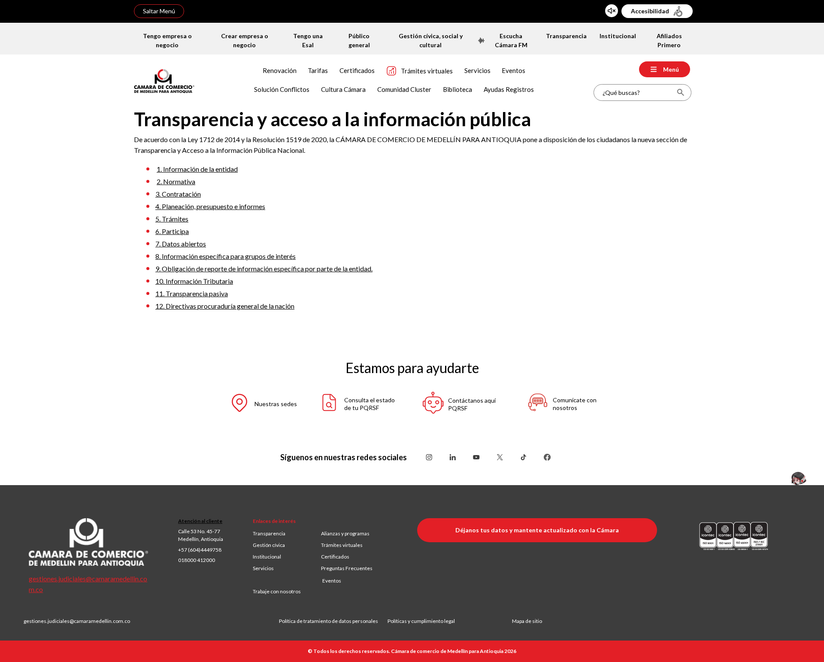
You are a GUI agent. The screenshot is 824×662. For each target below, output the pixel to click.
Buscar (680, 92)
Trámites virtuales (342, 545)
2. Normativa (176, 181)
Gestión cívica (269, 545)
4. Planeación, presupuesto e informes (210, 206)
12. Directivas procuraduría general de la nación (224, 306)
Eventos (331, 580)
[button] (256, 404)
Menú (671, 69)
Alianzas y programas (345, 533)
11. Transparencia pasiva (191, 293)
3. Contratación (178, 194)
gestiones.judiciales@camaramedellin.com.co (77, 621)
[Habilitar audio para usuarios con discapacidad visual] (611, 10)
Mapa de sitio (527, 621)
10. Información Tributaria (194, 281)
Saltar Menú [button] (159, 11)
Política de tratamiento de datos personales (333, 621)
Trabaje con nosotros (277, 591)
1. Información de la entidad (197, 169)
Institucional (267, 556)
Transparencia (269, 533)
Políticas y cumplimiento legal (421, 621)
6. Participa (172, 231)
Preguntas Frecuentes (347, 568)
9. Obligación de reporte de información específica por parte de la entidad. (264, 268)
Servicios (263, 568)
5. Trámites (171, 219)
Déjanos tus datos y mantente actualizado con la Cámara (537, 530)
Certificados (335, 556)
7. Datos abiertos (180, 244)
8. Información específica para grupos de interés (225, 256)
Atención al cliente (200, 521)
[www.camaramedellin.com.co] (164, 80)
